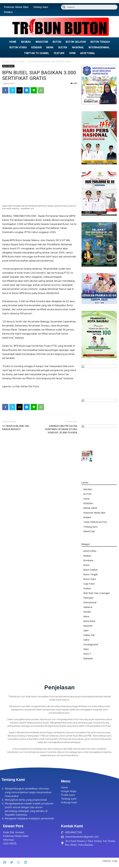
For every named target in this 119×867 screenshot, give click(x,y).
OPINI (72, 53)
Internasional (89, 602)
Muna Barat (89, 621)
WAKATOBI (41, 41)
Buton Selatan (19, 61)
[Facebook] (5, 90)
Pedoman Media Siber (16, 7)
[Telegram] (27, 90)
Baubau (87, 555)
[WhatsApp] (41, 90)
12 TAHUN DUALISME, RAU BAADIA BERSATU (15, 428)
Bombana (88, 560)
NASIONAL (78, 47)
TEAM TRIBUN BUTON (95, 522)
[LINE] (34, 90)
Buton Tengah (90, 574)
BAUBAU (26, 41)
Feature (87, 588)
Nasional (87, 625)
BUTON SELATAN (76, 41)
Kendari (87, 611)
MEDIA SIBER (90, 508)
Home (86, 498)
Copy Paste (89, 583)
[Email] (19, 90)
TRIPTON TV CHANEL (36, 53)
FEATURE (59, 53)
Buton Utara (89, 579)
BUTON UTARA (18, 47)
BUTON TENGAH (100, 41)
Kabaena (87, 607)
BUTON (57, 41)
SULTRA (62, 47)
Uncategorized (90, 644)
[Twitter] (12, 90)
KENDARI (36, 47)
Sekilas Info (89, 635)
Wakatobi (88, 658)
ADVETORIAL (87, 53)
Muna (86, 616)
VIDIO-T (87, 653)
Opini (85, 630)
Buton (86, 565)
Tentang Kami (40, 7)
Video (86, 649)
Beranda (6, 61)
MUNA (49, 47)
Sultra (86, 639)
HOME (12, 41)
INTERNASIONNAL (99, 47)
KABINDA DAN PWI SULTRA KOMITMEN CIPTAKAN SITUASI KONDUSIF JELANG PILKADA (61, 429)
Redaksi (8, 12)
